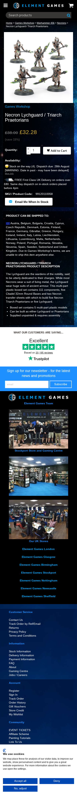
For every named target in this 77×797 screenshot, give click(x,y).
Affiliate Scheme (19, 734)
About (12, 667)
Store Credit (16, 710)
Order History (17, 702)
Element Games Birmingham (38, 564)
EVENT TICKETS (19, 730)
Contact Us (16, 619)
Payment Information (22, 659)
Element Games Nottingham (38, 580)
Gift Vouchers (17, 706)
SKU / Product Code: (19, 193)
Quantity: (11, 149)
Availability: (13, 160)
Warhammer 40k (45, 23)
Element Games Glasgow (38, 556)
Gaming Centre (18, 671)
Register (14, 690)
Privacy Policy (17, 631)
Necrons (61, 23)
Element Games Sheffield (38, 596)
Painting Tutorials (19, 738)
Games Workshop (24, 23)
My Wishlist (16, 714)
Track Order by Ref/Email (24, 623)
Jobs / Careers (18, 675)
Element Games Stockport (38, 572)
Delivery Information (21, 655)
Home (9, 23)
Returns (14, 627)
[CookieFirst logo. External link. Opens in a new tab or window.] (4, 750)
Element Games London (38, 549)
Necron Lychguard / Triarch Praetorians (27, 26)
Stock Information (20, 651)
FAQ (11, 663)
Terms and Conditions (22, 635)
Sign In (13, 694)
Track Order (16, 698)
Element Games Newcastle (38, 588)
